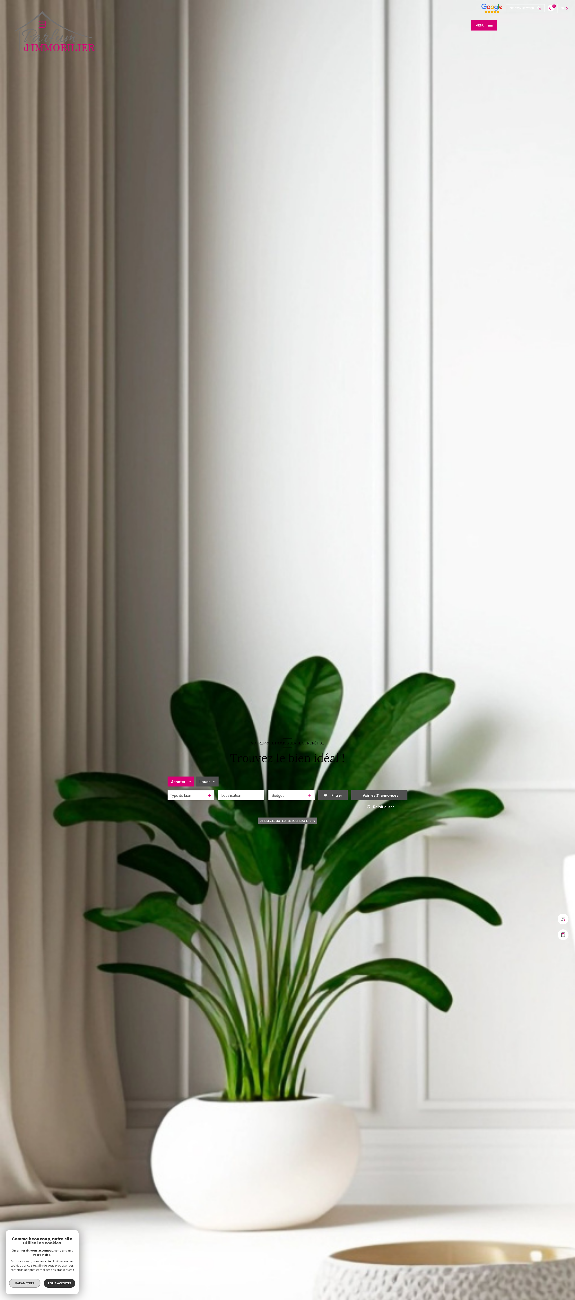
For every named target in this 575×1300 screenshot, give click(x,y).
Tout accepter (59, 1283)
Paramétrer (24, 1283)
